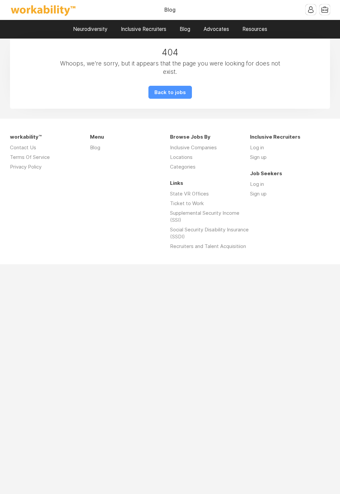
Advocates (216, 29)
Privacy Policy (26, 167)
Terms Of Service (30, 157)
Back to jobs (170, 92)
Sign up (258, 157)
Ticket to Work (187, 203)
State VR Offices (189, 193)
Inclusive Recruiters (143, 29)
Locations (181, 157)
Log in (257, 147)
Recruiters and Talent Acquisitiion (208, 246)
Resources (254, 29)
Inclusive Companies (193, 147)
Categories (183, 167)
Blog (170, 10)
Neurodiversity (90, 29)
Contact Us (23, 147)
